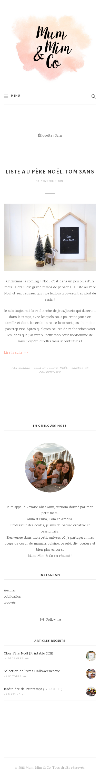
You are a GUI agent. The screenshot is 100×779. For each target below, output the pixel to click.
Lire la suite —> (16, 352)
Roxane (24, 368)
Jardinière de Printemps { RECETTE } (33, 689)
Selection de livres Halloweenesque (32, 671)
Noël (63, 368)
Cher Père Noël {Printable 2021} (28, 653)
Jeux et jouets (46, 368)
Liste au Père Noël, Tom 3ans (50, 171)
